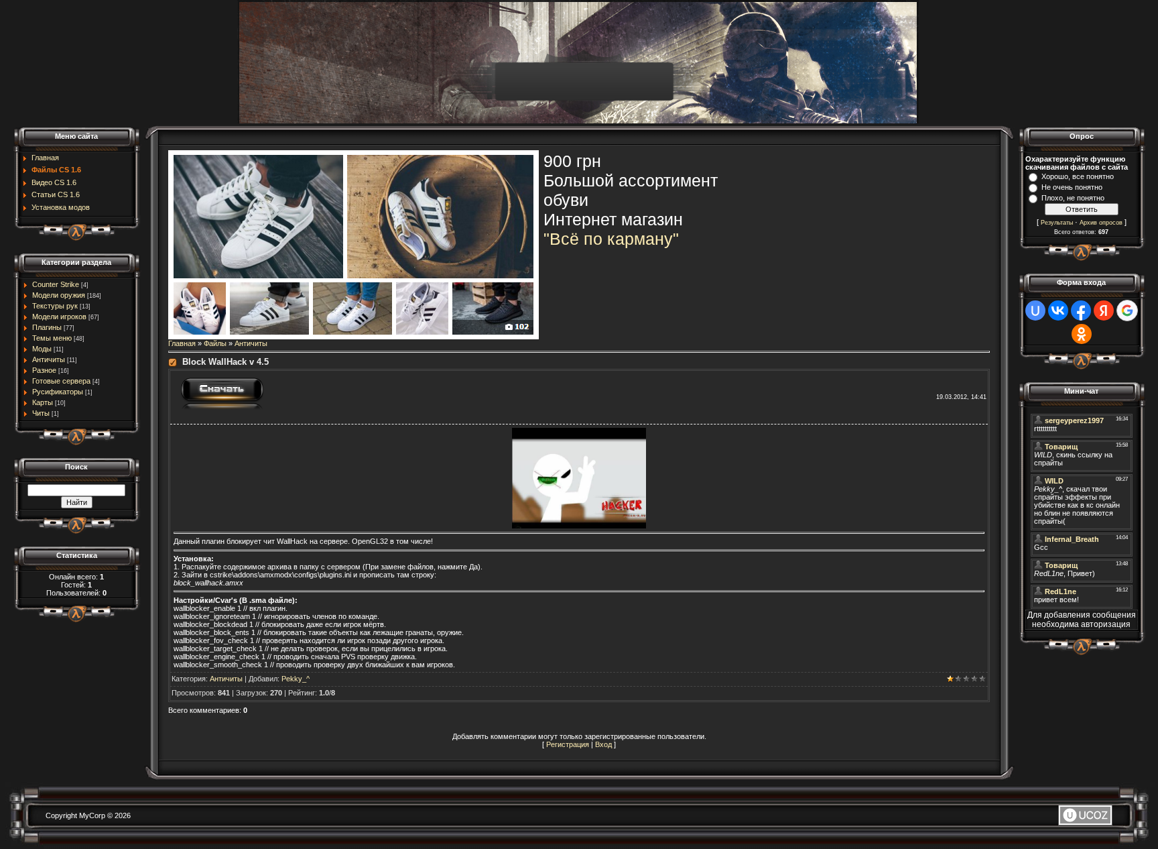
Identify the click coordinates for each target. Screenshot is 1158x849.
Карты (42, 402)
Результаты (1057, 222)
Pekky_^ (295, 679)
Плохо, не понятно (1072, 198)
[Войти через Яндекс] (1104, 310)
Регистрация (567, 744)
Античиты (48, 359)
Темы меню (52, 338)
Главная (182, 343)
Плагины (47, 327)
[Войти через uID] (1035, 310)
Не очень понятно (1071, 187)
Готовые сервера (61, 381)
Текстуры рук (55, 306)
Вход (603, 744)
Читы (41, 413)
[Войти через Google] (1127, 310)
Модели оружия (58, 295)
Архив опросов (1101, 222)
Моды (42, 349)
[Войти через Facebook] (1081, 310)
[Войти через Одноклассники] (1082, 334)
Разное (44, 370)
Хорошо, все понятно (1077, 176)
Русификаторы (57, 392)
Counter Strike (55, 284)
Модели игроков (59, 317)
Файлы (215, 343)
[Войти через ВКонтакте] (1058, 310)
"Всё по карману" (611, 238)
